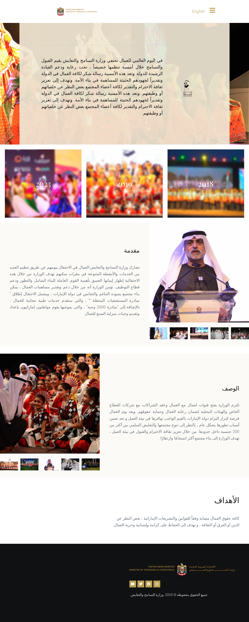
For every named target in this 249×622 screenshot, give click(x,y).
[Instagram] (156, 584)
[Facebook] (148, 584)
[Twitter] (140, 584)
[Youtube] (132, 584)
